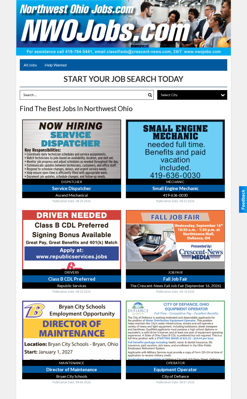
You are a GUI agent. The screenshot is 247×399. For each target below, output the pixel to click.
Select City (169, 95)
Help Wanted (56, 65)
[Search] (150, 95)
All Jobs (30, 65)
